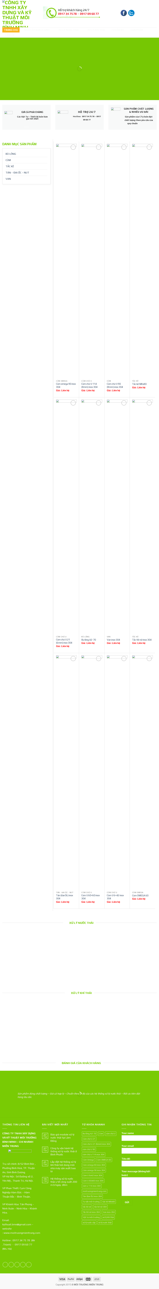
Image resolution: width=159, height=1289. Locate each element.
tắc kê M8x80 (108, 1201)
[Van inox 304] (117, 517)
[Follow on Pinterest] (29, 1264)
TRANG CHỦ (11, 30)
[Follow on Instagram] (11, 1264)
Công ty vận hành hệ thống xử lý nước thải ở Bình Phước (59, 963)
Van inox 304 (113, 639)
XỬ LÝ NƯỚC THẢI (68, 30)
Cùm (101, 1133)
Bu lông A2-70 (88, 639)
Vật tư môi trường (91, 1217)
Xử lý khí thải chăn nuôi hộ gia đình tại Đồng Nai (99, 1031)
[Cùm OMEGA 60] (142, 772)
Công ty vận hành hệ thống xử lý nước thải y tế (139, 963)
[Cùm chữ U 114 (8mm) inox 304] (91, 261)
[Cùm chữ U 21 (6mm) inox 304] (66, 517)
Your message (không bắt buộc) (136, 1173)
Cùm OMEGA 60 (140, 895)
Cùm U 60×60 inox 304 (90, 897)
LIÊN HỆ (9, 35)
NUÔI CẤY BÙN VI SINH (37, 30)
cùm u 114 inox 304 (92, 1186)
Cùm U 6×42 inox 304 (115, 897)
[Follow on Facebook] (5, 1264)
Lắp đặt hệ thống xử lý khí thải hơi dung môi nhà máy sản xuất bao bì (20, 1033)
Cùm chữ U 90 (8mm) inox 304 (115, 385)
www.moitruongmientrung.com (22, 1232)
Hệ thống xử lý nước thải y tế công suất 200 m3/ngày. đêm (99, 963)
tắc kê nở (87, 1206)
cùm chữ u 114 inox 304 (93, 1154)
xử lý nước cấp (89, 1222)
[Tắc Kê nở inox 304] (142, 517)
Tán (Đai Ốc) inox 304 (64, 897)
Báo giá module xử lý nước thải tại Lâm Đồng (20, 961)
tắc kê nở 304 (100, 1206)
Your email (128, 1146)
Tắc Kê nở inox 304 (142, 639)
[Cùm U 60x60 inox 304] (91, 772)
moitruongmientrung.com (94, 1191)
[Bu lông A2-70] (91, 517)
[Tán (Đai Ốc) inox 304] (66, 772)
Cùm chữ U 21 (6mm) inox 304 (64, 641)
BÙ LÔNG (11, 153)
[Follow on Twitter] (17, 1264)
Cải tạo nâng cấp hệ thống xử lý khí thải (59, 1031)
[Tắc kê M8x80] (142, 261)
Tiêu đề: (126, 1158)
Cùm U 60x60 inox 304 (93, 1180)
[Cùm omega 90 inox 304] (66, 261)
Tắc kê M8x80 (139, 384)
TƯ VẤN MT (117, 30)
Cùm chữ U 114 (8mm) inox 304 (89, 385)
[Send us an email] (23, 1264)
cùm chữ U (110, 1133)
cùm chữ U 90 (89, 1149)
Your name (128, 1133)
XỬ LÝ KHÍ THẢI (96, 30)
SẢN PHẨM (137, 30)
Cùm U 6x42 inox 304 (92, 1175)
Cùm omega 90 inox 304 (66, 385)
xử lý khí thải (108, 1217)
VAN (8, 178)
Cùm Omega (88, 1159)
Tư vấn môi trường (91, 1201)
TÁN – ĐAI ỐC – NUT (17, 172)
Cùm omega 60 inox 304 (94, 1165)
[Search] (154, 13)
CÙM (8, 160)
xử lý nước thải (104, 1222)
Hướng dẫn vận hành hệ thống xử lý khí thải (139, 1031)
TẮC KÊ (10, 166)
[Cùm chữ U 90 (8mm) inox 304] (117, 261)
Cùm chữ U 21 (89, 1139)
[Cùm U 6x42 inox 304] (117, 772)
